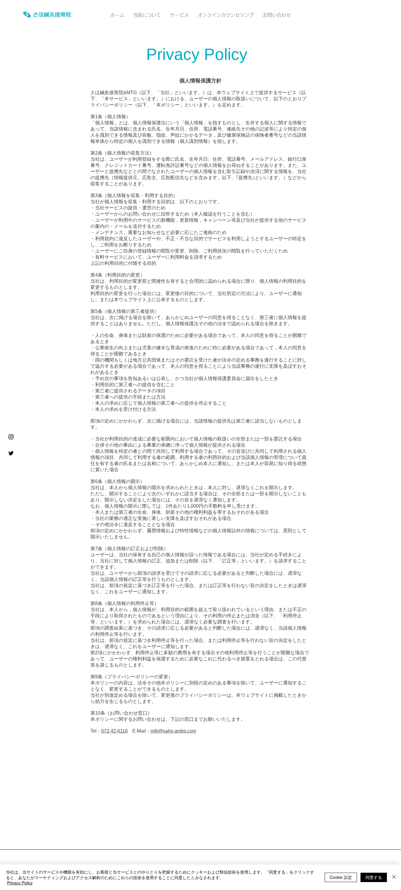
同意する (373, 877)
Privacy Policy (20, 883)
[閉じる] (393, 877)
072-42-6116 (114, 730)
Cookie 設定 (341, 877)
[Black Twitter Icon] (11, 453)
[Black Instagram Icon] (11, 436)
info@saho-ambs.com (173, 730)
